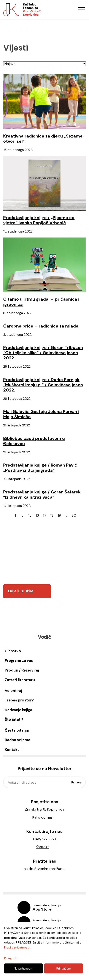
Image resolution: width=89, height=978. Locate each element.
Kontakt (12, 749)
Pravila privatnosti (16, 947)
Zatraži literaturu (20, 679)
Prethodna (7, 515)
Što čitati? (14, 719)
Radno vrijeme (17, 739)
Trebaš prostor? (19, 700)
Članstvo (13, 651)
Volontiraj (13, 690)
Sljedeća (81, 515)
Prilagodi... (11, 958)
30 (74, 515)
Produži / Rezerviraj (22, 670)
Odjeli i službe (20, 591)
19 (59, 515)
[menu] (81, 9)
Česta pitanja (17, 730)
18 (52, 515)
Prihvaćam (63, 968)
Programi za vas (19, 660)
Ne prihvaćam (23, 968)
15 (30, 515)
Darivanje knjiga (18, 710)
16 (37, 515)
